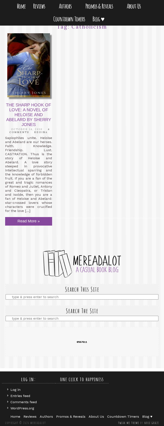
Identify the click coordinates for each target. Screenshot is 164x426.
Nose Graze (151, 423)
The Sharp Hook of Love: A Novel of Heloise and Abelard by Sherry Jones (28, 115)
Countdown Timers (69, 19)
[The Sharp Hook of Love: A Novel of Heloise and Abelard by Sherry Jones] (28, 65)
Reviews (40, 6)
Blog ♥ (99, 19)
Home (21, 6)
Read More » (29, 221)
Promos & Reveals (100, 6)
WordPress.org (22, 408)
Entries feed (20, 396)
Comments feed (23, 402)
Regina (41, 132)
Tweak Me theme (128, 423)
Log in (15, 390)
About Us (134, 6)
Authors (66, 6)
